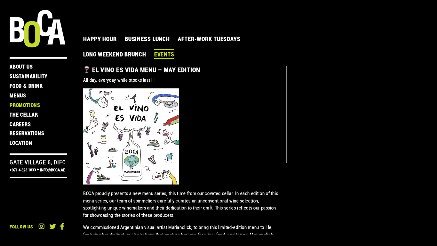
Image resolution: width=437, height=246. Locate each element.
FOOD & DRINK (26, 85)
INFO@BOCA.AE (52, 170)
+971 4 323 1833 (23, 170)
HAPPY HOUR (100, 39)
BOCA (38, 29)
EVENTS (164, 54)
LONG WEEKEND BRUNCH (114, 54)
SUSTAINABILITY (29, 76)
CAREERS (20, 124)
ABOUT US (21, 66)
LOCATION (21, 142)
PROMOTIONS (25, 105)
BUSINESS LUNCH (147, 39)
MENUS (18, 95)
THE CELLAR (24, 114)
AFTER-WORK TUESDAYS (209, 39)
